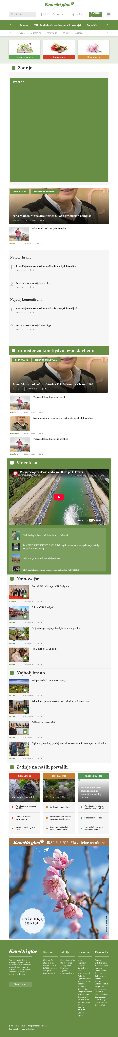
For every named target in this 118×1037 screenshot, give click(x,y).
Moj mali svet (66, 963)
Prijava (80, 14)
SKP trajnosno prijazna (84, 1003)
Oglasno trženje (85, 978)
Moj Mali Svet (83, 994)
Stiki (79, 970)
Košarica (81, 965)
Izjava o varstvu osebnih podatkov (84, 984)
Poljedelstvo (94, 25)
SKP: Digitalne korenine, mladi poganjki (57, 25)
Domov (24, 25)
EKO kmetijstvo (101, 1002)
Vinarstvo (36, 33)
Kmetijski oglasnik (64, 969)
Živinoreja (99, 973)
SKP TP (81, 1007)
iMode (32, 1029)
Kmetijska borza (67, 973)
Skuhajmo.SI (83, 997)
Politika (98, 978)
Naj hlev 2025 (83, 999)
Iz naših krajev (101, 999)
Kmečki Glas (83, 989)
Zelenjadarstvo (101, 983)
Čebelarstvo (100, 976)
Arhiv (80, 960)
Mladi (22, 33)
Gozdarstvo (100, 1005)
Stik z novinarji (84, 973)
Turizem (98, 981)
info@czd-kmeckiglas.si (49, 972)
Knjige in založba (67, 960)
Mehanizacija (100, 989)
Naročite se (95, 14)
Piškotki (81, 976)
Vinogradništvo (101, 994)
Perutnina (52, 33)
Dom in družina (101, 997)
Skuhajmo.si (65, 965)
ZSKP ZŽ (81, 1010)
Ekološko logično (82, 1014)
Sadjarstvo (99, 986)
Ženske (66, 33)
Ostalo (79, 33)
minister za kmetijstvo (46, 191)
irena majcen (19, 191)
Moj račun (82, 963)
